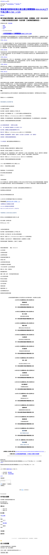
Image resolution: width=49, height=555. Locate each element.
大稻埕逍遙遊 (11, 473)
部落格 (4, 27)
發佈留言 (2, 485)
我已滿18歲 (3, 552)
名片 (4, 28)
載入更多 (2, 478)
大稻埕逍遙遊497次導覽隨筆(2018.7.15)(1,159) (17, 33)
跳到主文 (2, 15)
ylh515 (1, 462)
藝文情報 (10, 23)
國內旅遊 (10, 472)
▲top (1, 475)
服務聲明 (35, 538)
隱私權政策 (31, 538)
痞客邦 (7, 469)
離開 (7, 552)
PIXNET (15, 538)
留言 (10, 469)
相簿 (4, 25)
